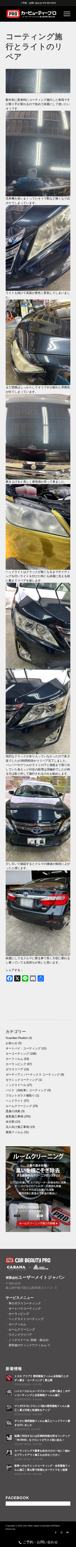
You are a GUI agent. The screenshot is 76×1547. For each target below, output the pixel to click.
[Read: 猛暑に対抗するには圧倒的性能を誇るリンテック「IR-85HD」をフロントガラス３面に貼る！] (9, 1437)
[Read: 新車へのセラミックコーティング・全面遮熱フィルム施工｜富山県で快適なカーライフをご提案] (9, 1467)
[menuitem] (65, 14)
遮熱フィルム (14, 1132)
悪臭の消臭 (13, 1111)
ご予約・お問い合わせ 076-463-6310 (38, 3)
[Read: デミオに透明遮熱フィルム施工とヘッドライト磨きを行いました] (9, 1422)
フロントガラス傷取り (20, 1095)
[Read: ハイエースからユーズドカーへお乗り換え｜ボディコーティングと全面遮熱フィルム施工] (9, 1392)
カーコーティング (17, 1053)
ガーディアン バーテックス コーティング (33, 1074)
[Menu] (65, 14)
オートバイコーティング (25, 1308)
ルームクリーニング (19, 1106)
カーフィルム (14, 1058)
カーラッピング (16, 1064)
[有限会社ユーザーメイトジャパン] (31, 14)
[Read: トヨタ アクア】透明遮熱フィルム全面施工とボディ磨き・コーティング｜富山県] (9, 1377)
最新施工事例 (14, 1116)
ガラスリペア (14, 1069)
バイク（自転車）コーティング (26, 1090)
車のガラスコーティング (25, 1303)
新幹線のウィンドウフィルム (28, 1345)
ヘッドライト (14, 1100)
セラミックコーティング (22, 1079)
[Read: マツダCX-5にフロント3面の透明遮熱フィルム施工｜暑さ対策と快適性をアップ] (9, 1407)
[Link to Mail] (67, 1532)
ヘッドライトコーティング (26, 1319)
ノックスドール (16, 1085)
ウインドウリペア (20, 1334)
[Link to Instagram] (62, 1532)
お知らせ (11, 1043)
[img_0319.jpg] (38, 81)
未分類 (10, 1121)
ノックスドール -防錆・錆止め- (29, 1340)
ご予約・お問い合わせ (40, 1542)
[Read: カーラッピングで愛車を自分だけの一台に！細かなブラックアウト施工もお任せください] (9, 1452)
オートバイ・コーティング (23, 1048)
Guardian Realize (17, 1037)
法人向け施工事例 (17, 1126)
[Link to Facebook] (56, 1532)
